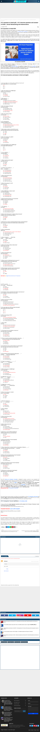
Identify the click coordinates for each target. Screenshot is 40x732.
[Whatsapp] (10, 527)
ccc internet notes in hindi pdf (22, 31)
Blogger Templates (4, 729)
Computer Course (20, 702)
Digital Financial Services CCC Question (13, 275)
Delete (7, 566)
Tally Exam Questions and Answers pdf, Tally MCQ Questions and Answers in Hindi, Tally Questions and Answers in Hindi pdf (8, 714)
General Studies (20, 703)
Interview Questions (20, 705)
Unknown (6, 561)
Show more (37, 536)
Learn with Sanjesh (15, 508)
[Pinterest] (12, 527)
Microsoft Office (15, 66)
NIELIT (15, 482)
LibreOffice (34, 66)
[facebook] (4, 615)
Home (2, 19)
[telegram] (35, 615)
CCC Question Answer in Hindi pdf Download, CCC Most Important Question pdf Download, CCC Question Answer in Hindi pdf (8, 708)
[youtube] (27, 615)
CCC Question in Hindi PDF (13, 488)
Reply (5, 566)
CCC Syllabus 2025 (23, 501)
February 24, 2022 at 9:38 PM (34, 561)
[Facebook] (6, 527)
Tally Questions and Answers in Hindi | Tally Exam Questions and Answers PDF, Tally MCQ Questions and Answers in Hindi (21, 635)
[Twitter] (8, 527)
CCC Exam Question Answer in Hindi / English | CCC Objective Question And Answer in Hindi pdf (18, 631)
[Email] (14, 527)
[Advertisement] (20, 10)
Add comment (6, 570)
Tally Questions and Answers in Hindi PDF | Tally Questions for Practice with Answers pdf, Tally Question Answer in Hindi (21, 628)
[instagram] (20, 615)
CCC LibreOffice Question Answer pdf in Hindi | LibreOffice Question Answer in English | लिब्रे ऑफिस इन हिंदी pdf (20, 624)
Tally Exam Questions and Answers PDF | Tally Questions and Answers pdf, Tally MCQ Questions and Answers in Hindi (21, 622)
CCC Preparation (5, 19)
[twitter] (12, 615)
